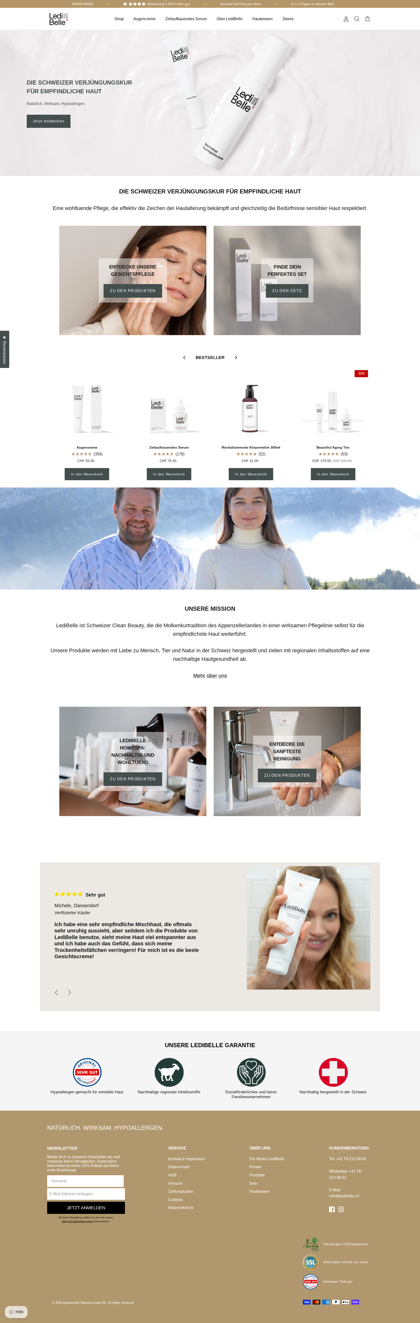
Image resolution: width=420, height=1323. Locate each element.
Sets (253, 1183)
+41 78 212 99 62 (351, 1159)
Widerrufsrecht (180, 1208)
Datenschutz (179, 1167)
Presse (255, 1167)
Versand (175, 1183)
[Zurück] (56, 992)
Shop (119, 19)
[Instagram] (341, 1209)
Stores (288, 19)
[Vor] (69, 992)
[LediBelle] (59, 19)
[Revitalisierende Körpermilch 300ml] (251, 405)
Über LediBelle (230, 19)
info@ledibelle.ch (344, 1196)
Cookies (175, 1200)
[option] (210, 103)
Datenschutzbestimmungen (77, 1221)
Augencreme (144, 19)
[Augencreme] (87, 405)
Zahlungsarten (180, 1191)
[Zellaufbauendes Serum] (169, 405)
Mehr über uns (210, 676)
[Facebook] (332, 1209)
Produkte (257, 1175)
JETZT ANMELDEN (86, 1207)
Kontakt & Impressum (186, 1159)
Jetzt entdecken (48, 121)
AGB (172, 1175)
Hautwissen (262, 19)
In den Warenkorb (87, 474)
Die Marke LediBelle (267, 1159)
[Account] (345, 19)
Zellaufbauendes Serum (186, 19)
